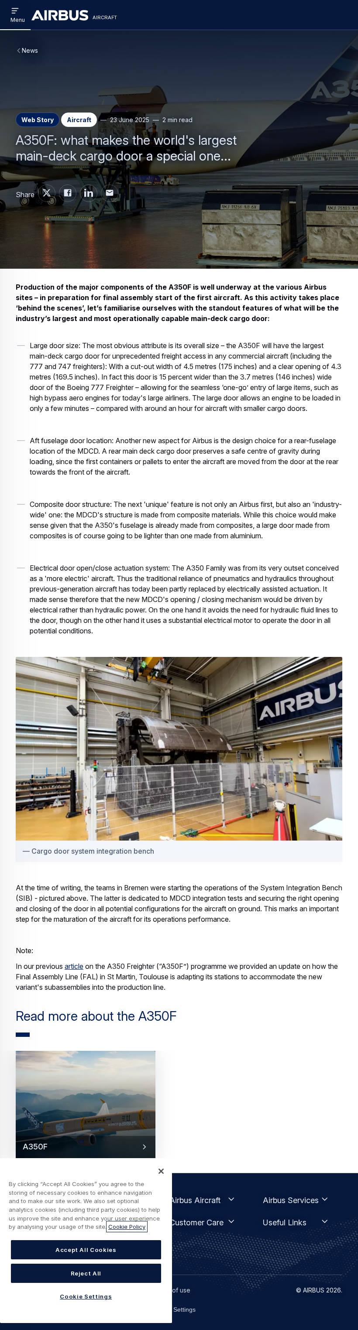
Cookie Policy (126, 1226)
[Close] (161, 1171)
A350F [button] (35, 1146)
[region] (86, 1240)
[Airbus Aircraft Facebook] (67, 193)
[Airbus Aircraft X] (46, 193)
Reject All (86, 1273)
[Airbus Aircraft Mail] (109, 193)
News (30, 50)
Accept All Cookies (86, 1249)
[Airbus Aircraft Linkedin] (88, 193)
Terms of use (171, 1290)
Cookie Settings (174, 1309)
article (74, 966)
